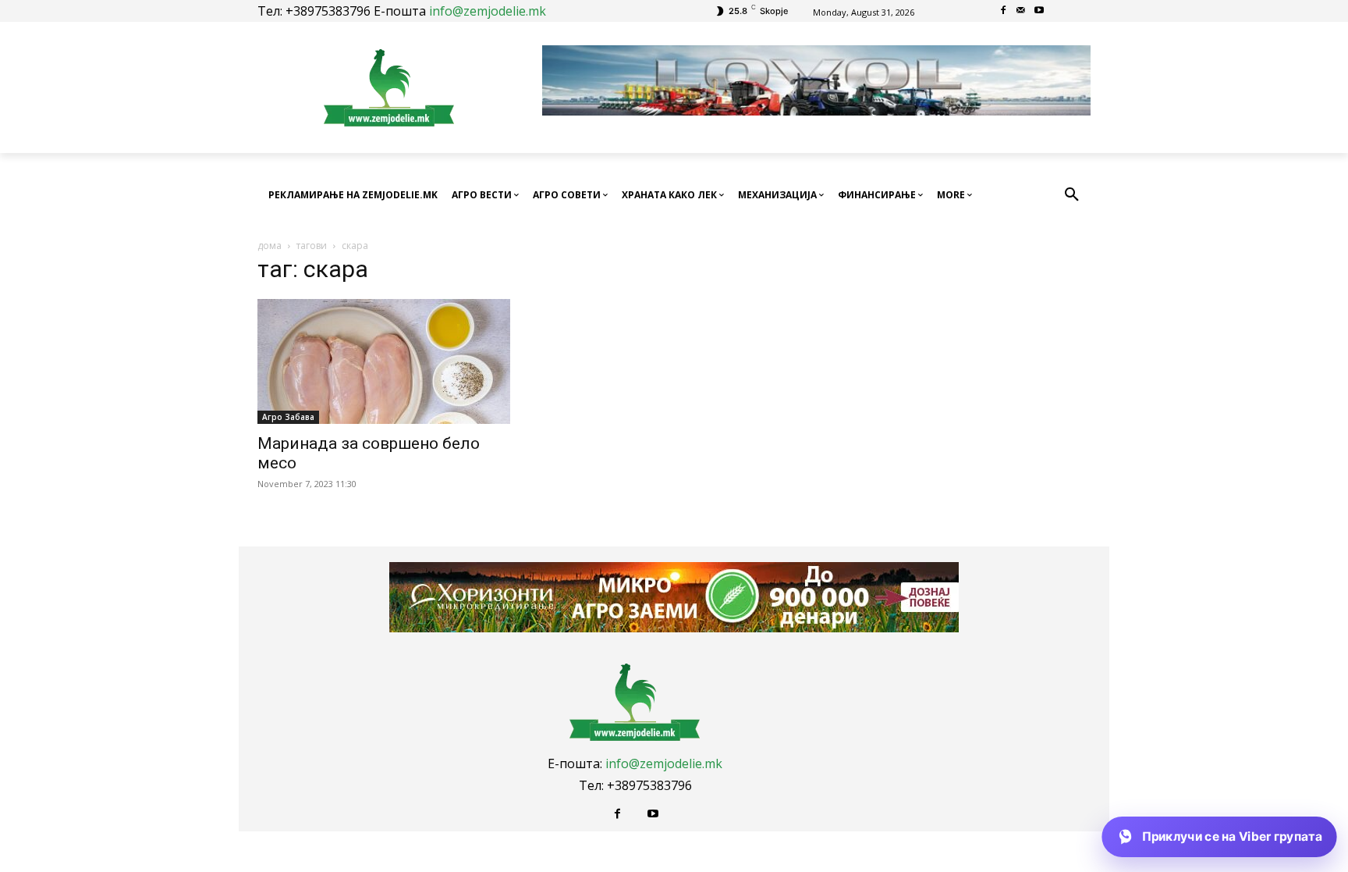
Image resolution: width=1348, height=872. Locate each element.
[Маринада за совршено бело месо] (383, 361)
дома (269, 245)
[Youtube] (1039, 11)
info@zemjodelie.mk (487, 11)
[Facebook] (1004, 11)
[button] (1072, 195)
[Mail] (1022, 11)
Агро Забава (288, 416)
